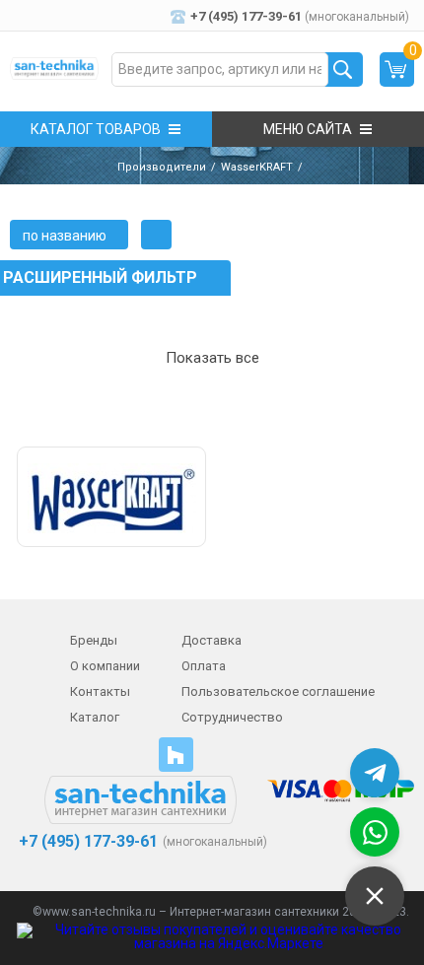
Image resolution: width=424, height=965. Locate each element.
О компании (105, 665)
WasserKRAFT (257, 167)
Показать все (212, 358)
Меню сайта (307, 129)
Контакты (100, 691)
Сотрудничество (232, 717)
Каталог (94, 717)
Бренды (93, 640)
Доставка (211, 640)
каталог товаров (96, 129)
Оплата (203, 665)
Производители (161, 167)
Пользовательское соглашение (278, 691)
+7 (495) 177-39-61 (86, 842)
